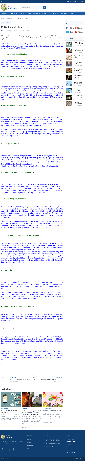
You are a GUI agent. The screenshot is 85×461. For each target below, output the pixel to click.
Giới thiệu (76, 1)
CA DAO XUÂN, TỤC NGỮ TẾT (52, 411)
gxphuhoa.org (49, 446)
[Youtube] (5, 449)
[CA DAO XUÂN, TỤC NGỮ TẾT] (53, 399)
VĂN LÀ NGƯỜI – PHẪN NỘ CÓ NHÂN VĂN (10, 411)
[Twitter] (9, 449)
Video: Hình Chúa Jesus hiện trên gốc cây (78, 102)
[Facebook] (2, 449)
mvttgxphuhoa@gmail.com (53, 443)
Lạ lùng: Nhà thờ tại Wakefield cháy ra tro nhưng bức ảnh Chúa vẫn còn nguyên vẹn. (31, 412)
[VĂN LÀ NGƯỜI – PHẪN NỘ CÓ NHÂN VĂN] (11, 399)
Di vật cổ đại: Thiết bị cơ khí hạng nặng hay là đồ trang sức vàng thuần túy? (78, 96)
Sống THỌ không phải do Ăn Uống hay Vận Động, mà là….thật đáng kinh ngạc (78, 62)
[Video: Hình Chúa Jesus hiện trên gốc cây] (69, 103)
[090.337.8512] (1, 1)
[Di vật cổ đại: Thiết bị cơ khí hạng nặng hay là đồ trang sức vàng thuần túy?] (69, 97)
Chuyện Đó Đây (11, 18)
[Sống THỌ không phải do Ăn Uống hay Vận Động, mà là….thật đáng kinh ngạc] (69, 63)
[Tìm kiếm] (44, 7)
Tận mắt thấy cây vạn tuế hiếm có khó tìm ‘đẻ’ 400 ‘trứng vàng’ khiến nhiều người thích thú (78, 69)
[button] (32, 364)
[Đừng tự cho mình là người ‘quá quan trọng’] (69, 77)
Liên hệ (82, 1)
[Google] (13, 449)
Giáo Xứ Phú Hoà (80, 459)
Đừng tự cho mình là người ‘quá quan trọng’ (78, 76)
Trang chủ (69, 1)
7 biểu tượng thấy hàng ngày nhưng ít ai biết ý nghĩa (78, 82)
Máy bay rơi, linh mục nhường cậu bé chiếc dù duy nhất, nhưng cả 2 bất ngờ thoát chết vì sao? (78, 89)
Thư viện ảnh (30, 445)
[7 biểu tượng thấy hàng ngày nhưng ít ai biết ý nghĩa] (69, 83)
